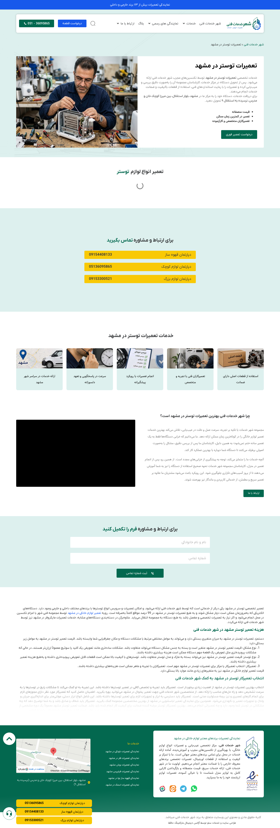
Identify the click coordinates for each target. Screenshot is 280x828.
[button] (189, 23)
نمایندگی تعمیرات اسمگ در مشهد (122, 784)
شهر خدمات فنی (254, 44)
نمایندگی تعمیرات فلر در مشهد (124, 758)
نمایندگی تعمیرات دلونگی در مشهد (122, 751)
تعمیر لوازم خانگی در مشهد (84, 613)
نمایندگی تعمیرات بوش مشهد (124, 764)
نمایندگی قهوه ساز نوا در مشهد (123, 778)
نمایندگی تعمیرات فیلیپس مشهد (122, 771)
